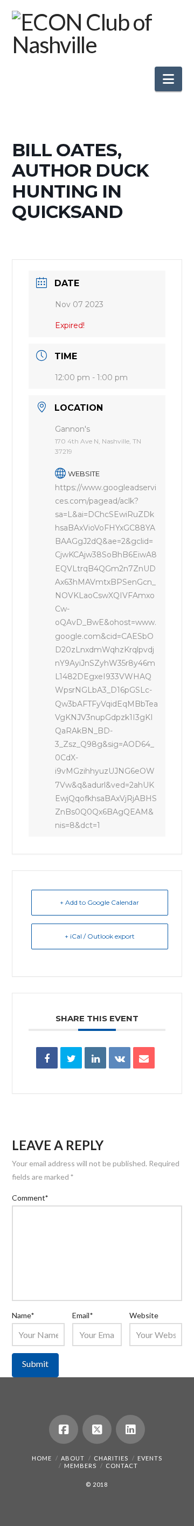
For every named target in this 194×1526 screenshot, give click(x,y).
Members (80, 1465)
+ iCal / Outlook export (100, 936)
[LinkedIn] (130, 1429)
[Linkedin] (95, 1058)
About (73, 1458)
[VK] (119, 1058)
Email (82, 1315)
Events (149, 1458)
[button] (168, 79)
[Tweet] (71, 1058)
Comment (30, 1197)
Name (23, 1315)
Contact (122, 1465)
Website (143, 1315)
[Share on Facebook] (47, 1058)
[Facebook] (63, 1429)
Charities (111, 1458)
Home (42, 1458)
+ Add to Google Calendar (99, 902)
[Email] (144, 1058)
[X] (97, 1429)
